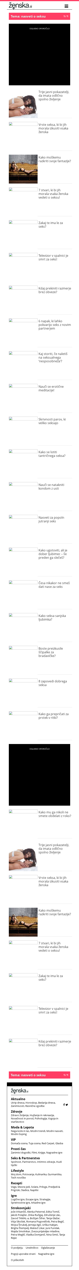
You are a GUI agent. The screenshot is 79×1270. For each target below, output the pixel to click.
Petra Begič (57, 1221)
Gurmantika (54, 1174)
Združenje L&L (52, 1215)
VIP (13, 1139)
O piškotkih (17, 1260)
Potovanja (28, 1174)
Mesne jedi (24, 1187)
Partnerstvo (29, 1161)
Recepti (16, 1183)
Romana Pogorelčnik (38, 1221)
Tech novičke (18, 1177)
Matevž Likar (37, 1228)
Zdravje (16, 1111)
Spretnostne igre (20, 1202)
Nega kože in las (20, 1131)
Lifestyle (17, 1171)
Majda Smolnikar (20, 1231)
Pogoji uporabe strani (23, 1254)
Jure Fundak (52, 1228)
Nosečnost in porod (22, 1118)
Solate (34, 1187)
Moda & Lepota (22, 1127)
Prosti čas (18, 1149)
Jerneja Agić (34, 1224)
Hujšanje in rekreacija (42, 1115)
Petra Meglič (18, 1234)
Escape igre (32, 1199)
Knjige (41, 1152)
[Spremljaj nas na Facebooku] (64, 1104)
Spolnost (16, 1161)
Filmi (34, 1152)
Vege (13, 1187)
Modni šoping (19, 1134)
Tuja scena (34, 1143)
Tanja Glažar (53, 1218)
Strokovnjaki (21, 1208)
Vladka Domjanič (35, 1234)
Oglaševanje (48, 1247)
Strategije (45, 1199)
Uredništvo (32, 1247)
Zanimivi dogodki (20, 1152)
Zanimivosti (17, 1106)
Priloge (43, 1187)
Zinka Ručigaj (35, 1215)
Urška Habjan (50, 1224)
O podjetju (17, 1247)
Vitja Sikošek (18, 1221)
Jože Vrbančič (18, 1211)
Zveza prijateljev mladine (45, 1231)
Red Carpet (48, 1143)
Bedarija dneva (46, 1102)
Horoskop (31, 1102)
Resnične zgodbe (34, 1106)
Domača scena (19, 1143)
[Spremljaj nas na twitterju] (67, 1104)
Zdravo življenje (20, 1115)
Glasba (59, 1143)
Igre (14, 1196)
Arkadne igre (38, 1202)
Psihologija (41, 1118)
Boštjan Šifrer (37, 1218)
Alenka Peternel (36, 1211)
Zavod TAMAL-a (20, 1218)
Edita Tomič (52, 1211)
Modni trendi (37, 1131)
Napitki (34, 1190)
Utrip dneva (17, 1102)
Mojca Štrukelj (19, 1224)
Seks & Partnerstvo (25, 1158)
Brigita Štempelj (20, 1228)
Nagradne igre (54, 1152)
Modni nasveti (54, 1131)
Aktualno (18, 1099)
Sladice (25, 1190)
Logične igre (18, 1199)
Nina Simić (52, 1234)
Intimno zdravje (46, 1161)
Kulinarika (41, 1174)
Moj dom (16, 1174)
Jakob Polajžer (19, 1215)
